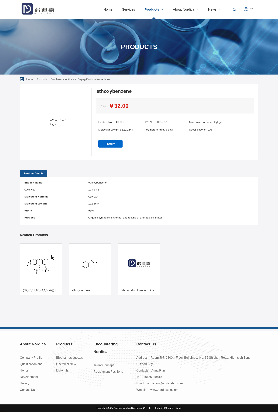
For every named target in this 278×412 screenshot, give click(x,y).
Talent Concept (103, 365)
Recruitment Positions (108, 371)
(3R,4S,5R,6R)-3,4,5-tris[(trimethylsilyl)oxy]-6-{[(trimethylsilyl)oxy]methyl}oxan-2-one (42, 290)
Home (108, 9)
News (212, 9)
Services (128, 9)
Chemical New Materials (66, 367)
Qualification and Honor (31, 367)
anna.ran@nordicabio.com (165, 383)
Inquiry (110, 143)
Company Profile (31, 357)
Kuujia (179, 408)
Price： (104, 105)
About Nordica (184, 9)
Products (152, 9)
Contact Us (27, 389)
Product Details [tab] (33, 173)
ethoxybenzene (81, 290)
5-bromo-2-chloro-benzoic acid (139, 290)
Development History (29, 380)
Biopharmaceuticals (62, 79)
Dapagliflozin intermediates (94, 79)
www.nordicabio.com (164, 389)
